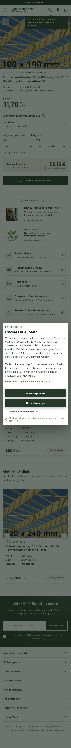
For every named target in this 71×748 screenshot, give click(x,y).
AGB (48, 381)
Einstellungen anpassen (22, 411)
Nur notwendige (35, 403)
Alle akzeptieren (35, 393)
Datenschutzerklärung (31, 381)
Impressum (11, 381)
